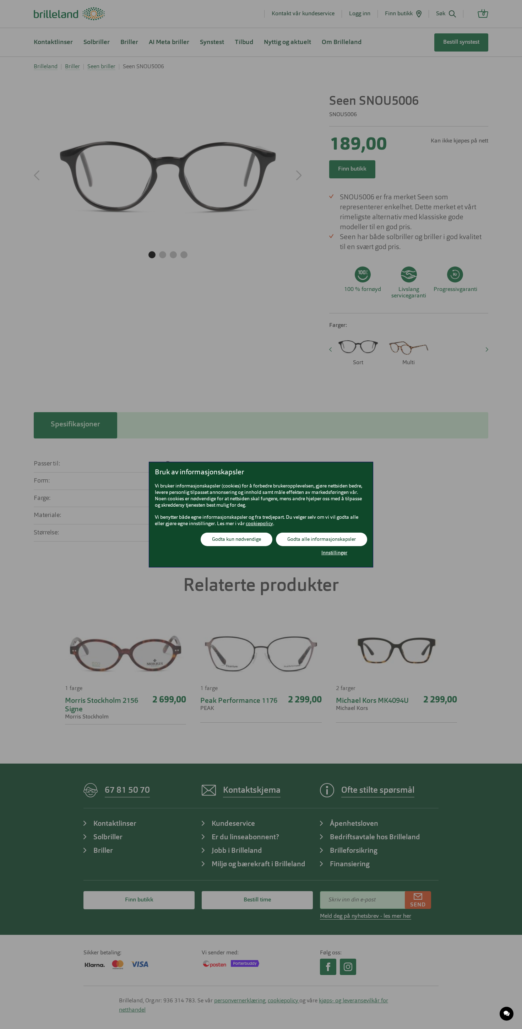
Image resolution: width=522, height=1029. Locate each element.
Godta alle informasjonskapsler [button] (321, 539)
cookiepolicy (259, 523)
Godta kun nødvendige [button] (236, 539)
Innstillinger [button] (334, 552)
